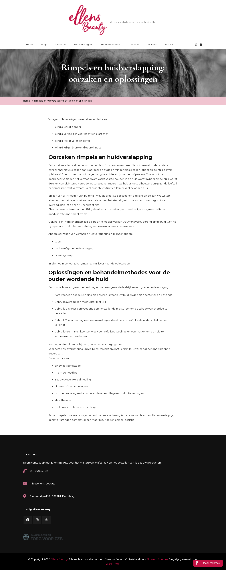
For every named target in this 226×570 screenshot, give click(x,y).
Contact (168, 44)
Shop (44, 44)
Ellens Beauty (126, 17)
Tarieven (134, 44)
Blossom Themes (157, 559)
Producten (60, 44)
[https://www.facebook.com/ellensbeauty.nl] (28, 520)
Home (30, 44)
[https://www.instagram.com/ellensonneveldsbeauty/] (37, 520)
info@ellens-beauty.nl (43, 483)
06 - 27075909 (39, 471)
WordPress (112, 563)
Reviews (152, 44)
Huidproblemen (110, 44)
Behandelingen (82, 44)
